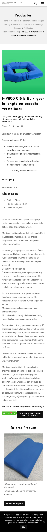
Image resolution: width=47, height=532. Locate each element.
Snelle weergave (14, 503)
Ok (23, 527)
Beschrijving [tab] (8, 179)
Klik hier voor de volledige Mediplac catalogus (23, 406)
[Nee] (43, 522)
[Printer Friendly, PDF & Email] (9, 413)
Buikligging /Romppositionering (27, 116)
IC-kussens (7, 119)
